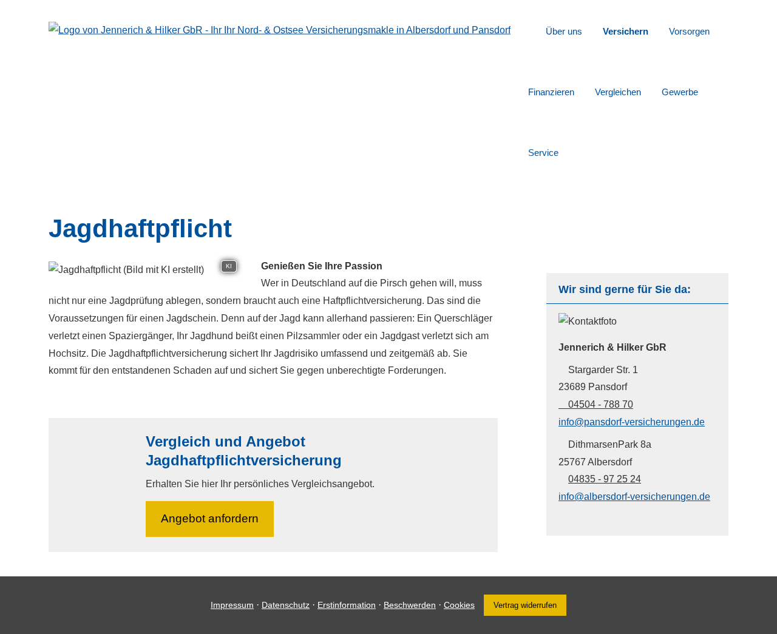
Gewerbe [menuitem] (680, 92)
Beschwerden (410, 605)
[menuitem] (531, 31)
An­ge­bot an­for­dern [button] (210, 518)
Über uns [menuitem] (564, 31)
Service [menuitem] (543, 152)
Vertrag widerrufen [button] (525, 605)
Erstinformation (346, 605)
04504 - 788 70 (600, 404)
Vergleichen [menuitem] (618, 92)
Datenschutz (286, 605)
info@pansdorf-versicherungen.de (631, 422)
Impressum (232, 605)
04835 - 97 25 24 (604, 479)
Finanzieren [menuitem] (551, 92)
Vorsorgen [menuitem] (689, 31)
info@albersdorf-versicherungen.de (634, 496)
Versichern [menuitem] (625, 31)
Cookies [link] (459, 605)
